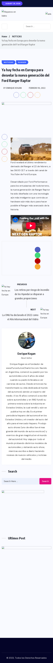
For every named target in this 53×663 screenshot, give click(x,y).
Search (45, 481)
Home (4, 36)
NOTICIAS (17, 36)
